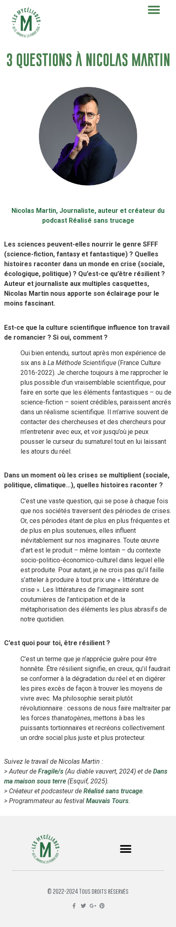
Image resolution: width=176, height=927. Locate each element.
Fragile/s (50, 771)
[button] (125, 849)
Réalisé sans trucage (112, 791)
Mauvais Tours (107, 801)
